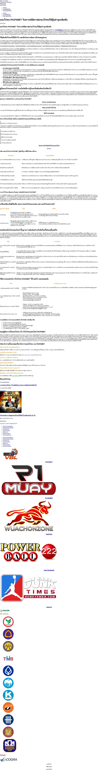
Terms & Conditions (8, 426)
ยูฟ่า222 (49, 148)
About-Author (6, 430)
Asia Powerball (49, 570)
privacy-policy (6, 433)
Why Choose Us (7, 435)
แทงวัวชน (49, 534)
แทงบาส (49, 607)
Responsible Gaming (8, 427)
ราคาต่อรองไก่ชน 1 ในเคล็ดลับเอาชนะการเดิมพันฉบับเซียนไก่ (18, 385)
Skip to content (4, 0)
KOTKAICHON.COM (22, 423)
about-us (5, 432)
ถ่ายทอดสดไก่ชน (7, 9)
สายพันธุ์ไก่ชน (59, 30)
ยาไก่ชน (5, 7)
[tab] (7, 46)
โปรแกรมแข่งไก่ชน (7, 10)
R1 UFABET (49, 498)
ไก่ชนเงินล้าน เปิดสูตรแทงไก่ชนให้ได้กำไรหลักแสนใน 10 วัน (17, 415)
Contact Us (6, 429)
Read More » (3, 390)
